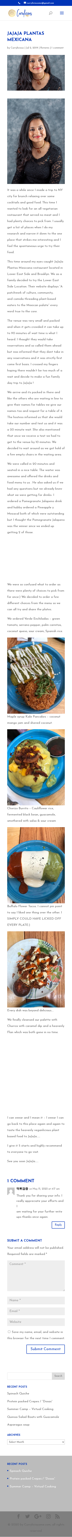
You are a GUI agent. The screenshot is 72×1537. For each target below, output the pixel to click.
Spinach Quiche (18, 1393)
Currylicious (17, 47)
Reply (58, 1225)
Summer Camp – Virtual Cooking (30, 1409)
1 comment (58, 47)
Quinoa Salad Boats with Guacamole (33, 1417)
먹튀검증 (22, 1188)
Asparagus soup (18, 1424)
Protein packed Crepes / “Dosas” (29, 1401)
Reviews (44, 47)
